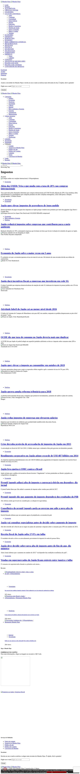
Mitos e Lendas (13, 31)
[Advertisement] (40, 721)
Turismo (11, 33)
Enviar (3, 763)
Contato (11, 146)
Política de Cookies (14, 151)
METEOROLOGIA (11, 43)
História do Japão (14, 28)
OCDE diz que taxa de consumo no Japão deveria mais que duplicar (35, 337)
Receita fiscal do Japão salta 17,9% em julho (23, 534)
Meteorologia (13, 114)
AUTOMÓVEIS (10, 8)
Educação (12, 24)
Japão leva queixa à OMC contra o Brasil (21, 469)
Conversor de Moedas (15, 156)
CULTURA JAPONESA (12, 14)
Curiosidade (12, 19)
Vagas (10, 56)
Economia (12, 100)
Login (6, 5)
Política (11, 98)
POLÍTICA (8, 47)
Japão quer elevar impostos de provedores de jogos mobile (30, 205)
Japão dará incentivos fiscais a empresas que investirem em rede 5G (35, 281)
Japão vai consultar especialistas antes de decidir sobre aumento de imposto (38, 522)
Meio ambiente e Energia (16, 109)
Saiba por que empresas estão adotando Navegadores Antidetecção (20, 640)
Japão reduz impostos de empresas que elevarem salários (29, 417)
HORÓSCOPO (9, 38)
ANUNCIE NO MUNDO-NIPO (15, 61)
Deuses (11, 22)
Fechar (49, 772)
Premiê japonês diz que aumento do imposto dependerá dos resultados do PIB (39, 496)
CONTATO (8, 59)
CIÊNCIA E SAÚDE (11, 10)
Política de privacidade (59, 772)
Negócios (11, 102)
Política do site (13, 149)
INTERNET (8, 40)
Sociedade (12, 104)
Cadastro (11, 58)
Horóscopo (12, 137)
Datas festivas (13, 21)
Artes (10, 15)
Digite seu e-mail (6, 86)
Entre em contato (10, 741)
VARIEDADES (10, 52)
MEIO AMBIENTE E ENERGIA (15, 42)
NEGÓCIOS (9, 45)
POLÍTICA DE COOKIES (13, 65)
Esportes (11, 111)
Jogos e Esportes (14, 29)
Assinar (4, 90)
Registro (7, 7)
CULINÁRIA (9, 12)
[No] (67, 772)
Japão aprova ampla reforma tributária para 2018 (26, 391)
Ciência (11, 105)
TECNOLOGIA (10, 51)
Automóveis (12, 112)
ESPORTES (8, 36)
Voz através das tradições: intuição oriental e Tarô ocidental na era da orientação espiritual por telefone (29, 590)
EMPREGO (8, 54)
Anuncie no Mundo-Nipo (16, 148)
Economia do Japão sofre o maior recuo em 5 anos (26, 253)
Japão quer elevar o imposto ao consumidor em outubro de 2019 (33, 365)
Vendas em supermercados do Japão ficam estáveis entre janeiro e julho (36, 560)
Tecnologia (8, 199)
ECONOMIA (9, 35)
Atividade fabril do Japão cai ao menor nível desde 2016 (29, 309)
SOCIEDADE (9, 49)
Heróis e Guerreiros (15, 26)
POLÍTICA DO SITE (11, 63)
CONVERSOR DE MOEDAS (14, 66)
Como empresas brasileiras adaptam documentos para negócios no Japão (22, 614)
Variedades (12, 586)
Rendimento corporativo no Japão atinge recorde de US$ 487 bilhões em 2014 (39, 455)
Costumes (12, 17)
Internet (11, 107)
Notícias (7, 220)
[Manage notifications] (5, 768)
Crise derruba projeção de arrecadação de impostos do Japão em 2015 (36, 444)
